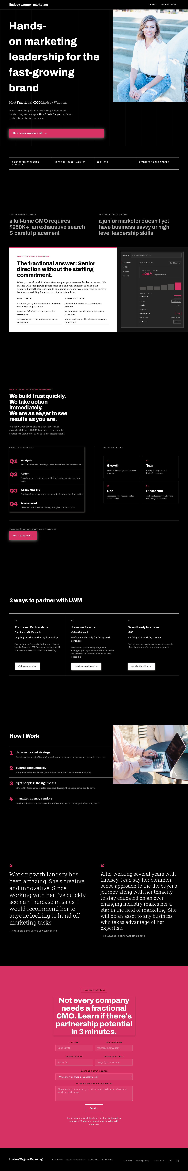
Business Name (74, 1057)
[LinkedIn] (177, 1160)
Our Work (152, 5)
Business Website (114, 1057)
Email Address (114, 1042)
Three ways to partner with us (30, 133)
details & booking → (141, 666)
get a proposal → (27, 666)
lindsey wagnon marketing (28, 4)
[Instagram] (170, 1160)
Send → (94, 1108)
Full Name (74, 1042)
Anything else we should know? (94, 1084)
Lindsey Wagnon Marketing (26, 1159)
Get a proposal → (23, 535)
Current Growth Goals (94, 1071)
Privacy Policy (143, 1161)
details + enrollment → (86, 666)
